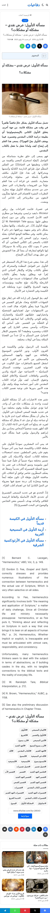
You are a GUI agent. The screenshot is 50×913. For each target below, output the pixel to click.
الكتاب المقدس (24, 751)
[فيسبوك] (45, 46)
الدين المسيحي (39, 740)
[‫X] (39, 46)
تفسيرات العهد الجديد (36, 793)
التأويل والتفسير (38, 735)
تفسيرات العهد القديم (14, 793)
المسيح (22, 756)
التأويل (23, 730)
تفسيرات (18, 787)
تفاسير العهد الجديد (37, 772)
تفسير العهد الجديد (23, 777)
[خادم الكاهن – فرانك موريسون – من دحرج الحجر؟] (37, 886)
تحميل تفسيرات (23, 766)
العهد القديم (40, 751)
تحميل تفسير (40, 766)
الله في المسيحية (38, 756)
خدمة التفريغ (14, 798)
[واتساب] (22, 46)
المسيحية (25, 761)
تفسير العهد (40, 777)
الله (10, 751)
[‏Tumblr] (27, 829)
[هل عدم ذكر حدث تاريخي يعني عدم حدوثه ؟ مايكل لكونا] (13, 859)
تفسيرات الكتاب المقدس (35, 798)
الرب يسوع (23, 740)
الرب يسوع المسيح (37, 745)
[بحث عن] (47, 5)
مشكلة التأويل (26, 803)
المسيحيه (12, 761)
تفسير (21, 772)
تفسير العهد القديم (37, 782)
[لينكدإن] (33, 46)
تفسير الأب (9, 772)
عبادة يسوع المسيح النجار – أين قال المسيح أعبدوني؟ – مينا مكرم (37, 868)
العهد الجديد (19, 745)
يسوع (13, 803)
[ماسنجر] (27, 46)
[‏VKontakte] (10, 829)
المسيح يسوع (39, 761)
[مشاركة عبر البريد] (4, 829)
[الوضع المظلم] (43, 5)
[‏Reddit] (16, 829)
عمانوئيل (41, 803)
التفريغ (23, 735)
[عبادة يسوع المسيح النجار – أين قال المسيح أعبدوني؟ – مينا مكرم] (37, 857)
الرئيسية (27, 15)
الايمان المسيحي (38, 730)
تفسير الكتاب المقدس (36, 787)
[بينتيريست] (22, 829)
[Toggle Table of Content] (43, 56)
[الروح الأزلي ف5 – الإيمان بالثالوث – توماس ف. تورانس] (13, 885)
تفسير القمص (19, 782)
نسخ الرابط (25, 816)
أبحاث (21, 15)
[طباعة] (45, 834)
